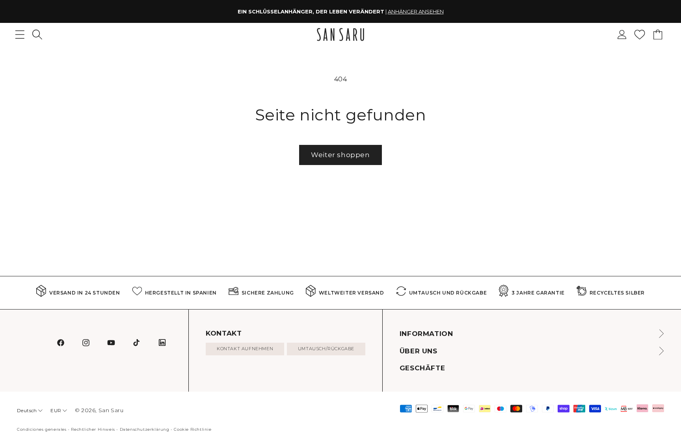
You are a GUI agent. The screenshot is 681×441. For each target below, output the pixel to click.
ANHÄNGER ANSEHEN (416, 11)
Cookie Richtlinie (192, 429)
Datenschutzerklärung (144, 429)
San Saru (111, 410)
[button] (37, 34)
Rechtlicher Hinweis (93, 429)
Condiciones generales (42, 429)
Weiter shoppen (340, 155)
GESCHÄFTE (422, 368)
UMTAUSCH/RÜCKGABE (326, 348)
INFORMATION (426, 334)
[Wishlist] (640, 34)
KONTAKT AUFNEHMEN (245, 348)
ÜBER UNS (418, 351)
